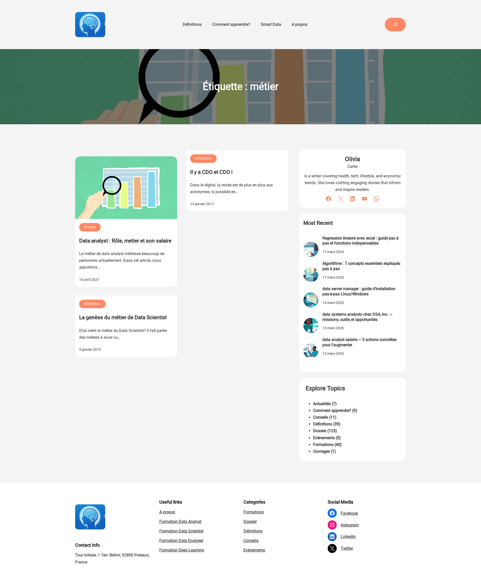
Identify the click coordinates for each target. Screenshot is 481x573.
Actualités (322, 403)
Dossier (90, 227)
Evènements (324, 437)
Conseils (320, 417)
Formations (323, 444)
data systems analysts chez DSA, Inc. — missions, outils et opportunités (357, 317)
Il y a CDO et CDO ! (211, 172)
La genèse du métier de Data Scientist (123, 317)
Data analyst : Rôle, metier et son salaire (125, 241)
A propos (167, 512)
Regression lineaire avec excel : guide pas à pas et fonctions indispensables (360, 241)
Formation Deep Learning (181, 550)
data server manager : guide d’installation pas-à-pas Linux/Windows (358, 291)
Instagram (350, 525)
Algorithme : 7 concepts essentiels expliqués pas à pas (361, 266)
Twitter (347, 548)
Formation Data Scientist (181, 531)
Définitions (203, 158)
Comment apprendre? (332, 410)
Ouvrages (321, 451)
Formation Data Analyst (180, 521)
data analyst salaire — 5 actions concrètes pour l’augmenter (359, 342)
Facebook (349, 513)
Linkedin (348, 536)
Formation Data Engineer (181, 540)
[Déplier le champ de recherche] (395, 24)
